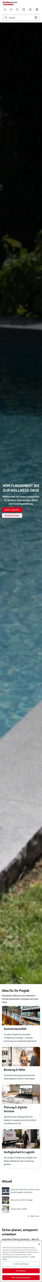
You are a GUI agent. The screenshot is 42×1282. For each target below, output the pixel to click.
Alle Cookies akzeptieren (21, 1277)
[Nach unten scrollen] (21, 979)
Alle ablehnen (21, 1271)
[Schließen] (39, 1244)
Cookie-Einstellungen (21, 1264)
